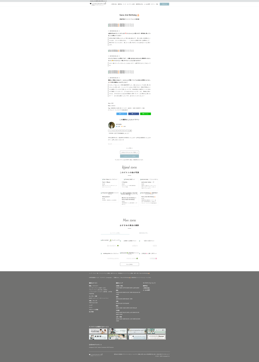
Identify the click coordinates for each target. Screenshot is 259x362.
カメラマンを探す (131, 4)
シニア (90, 305)
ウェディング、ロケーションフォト (100, 298)
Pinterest (111, 347)
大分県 (130, 318)
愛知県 (127, 298)
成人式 (93, 302)
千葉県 (130, 292)
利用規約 (120, 354)
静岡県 (124, 298)
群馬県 (124, 292)
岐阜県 (120, 298)
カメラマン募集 (136, 354)
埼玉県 (127, 292)
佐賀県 (120, 318)
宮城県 (127, 287)
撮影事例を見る (139, 4)
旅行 (97, 302)
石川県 (124, 303)
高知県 (120, 314)
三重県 (130, 298)
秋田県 (130, 287)
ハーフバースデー (93, 291)
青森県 (120, 287)
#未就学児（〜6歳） (140, 108)
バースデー (100, 291)
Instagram (91, 347)
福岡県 (117, 318)
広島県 (127, 312)
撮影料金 (145, 285)
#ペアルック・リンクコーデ (114, 110)
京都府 (120, 307)
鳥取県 (117, 312)
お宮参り (100, 287)
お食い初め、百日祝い (102, 289)
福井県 (127, 303)
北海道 (117, 287)
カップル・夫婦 (93, 296)
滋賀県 (117, 307)
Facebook (103, 347)
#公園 (117, 108)
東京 (112, 103)
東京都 (134, 292)
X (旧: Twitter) (97, 347)
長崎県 (124, 318)
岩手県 (124, 287)
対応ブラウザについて (165, 354)
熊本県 (127, 318)
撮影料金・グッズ (122, 4)
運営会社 (116, 354)
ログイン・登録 (154, 4)
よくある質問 (147, 4)
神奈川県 (138, 292)
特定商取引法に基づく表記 (153, 354)
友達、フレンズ (93, 300)
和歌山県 (135, 307)
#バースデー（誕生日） (127, 108)
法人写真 (91, 311)
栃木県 (120, 292)
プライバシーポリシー (128, 354)
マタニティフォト (93, 289)
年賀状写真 (91, 293)
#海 (120, 108)
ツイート (122, 113)
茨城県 (117, 292)
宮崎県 (134, 318)
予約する (164, 4)
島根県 (120, 312)
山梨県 (117, 294)
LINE (108, 347)
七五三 (104, 287)
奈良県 (130, 307)
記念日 (90, 298)
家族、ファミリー (93, 285)
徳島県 (134, 312)
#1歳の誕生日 (124, 110)
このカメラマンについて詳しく (129, 152)
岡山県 (124, 312)
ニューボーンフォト (93, 287)
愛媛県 (117, 314)
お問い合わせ (144, 354)
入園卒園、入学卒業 (107, 291)
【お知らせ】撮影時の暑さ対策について (98, 0)
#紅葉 (134, 108)
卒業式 (90, 302)
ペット (90, 307)
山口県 (130, 312)
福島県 (137, 287)
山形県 (134, 287)
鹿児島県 (138, 318)
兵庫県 (127, 307)
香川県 (137, 312)
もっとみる (129, 264)
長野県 (117, 298)
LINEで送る (146, 113)
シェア (134, 113)
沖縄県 (117, 320)
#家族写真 (113, 108)
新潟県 (117, 303)
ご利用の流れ (114, 4)
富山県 (120, 303)
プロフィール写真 (93, 309)
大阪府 (124, 307)
